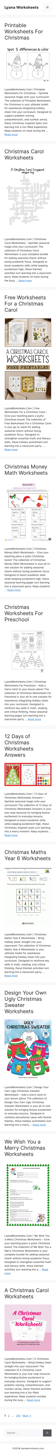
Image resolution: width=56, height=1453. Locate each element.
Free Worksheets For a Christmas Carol (25, 303)
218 (18, 1415)
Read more (11, 134)
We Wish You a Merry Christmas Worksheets (24, 1148)
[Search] (47, 1432)
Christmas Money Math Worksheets (26, 469)
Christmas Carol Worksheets (24, 154)
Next (26, 1415)
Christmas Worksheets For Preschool (23, 613)
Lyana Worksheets (21, 7)
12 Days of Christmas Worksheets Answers (18, 745)
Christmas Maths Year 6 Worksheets (27, 855)
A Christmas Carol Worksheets (26, 1293)
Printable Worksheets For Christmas (23, 31)
